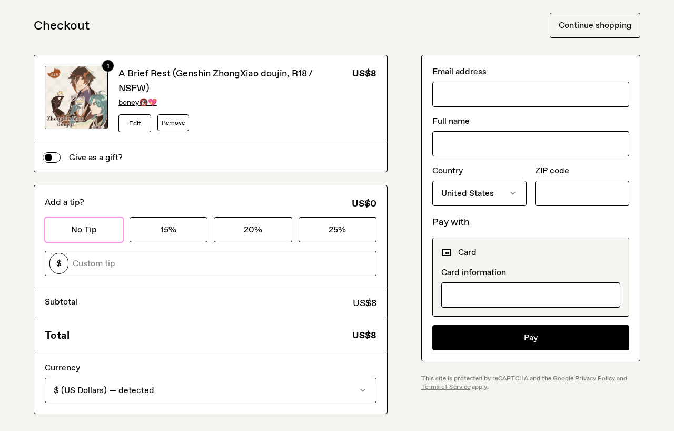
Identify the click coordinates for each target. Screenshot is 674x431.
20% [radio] (253, 229)
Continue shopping (595, 25)
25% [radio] (337, 229)
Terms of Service (445, 386)
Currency (62, 368)
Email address (459, 71)
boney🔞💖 (137, 102)
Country (447, 170)
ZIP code (552, 170)
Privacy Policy (595, 378)
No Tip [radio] (84, 229)
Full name (451, 121)
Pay (531, 337)
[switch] (52, 157)
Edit (135, 123)
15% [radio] (168, 229)
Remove (173, 122)
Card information (473, 272)
